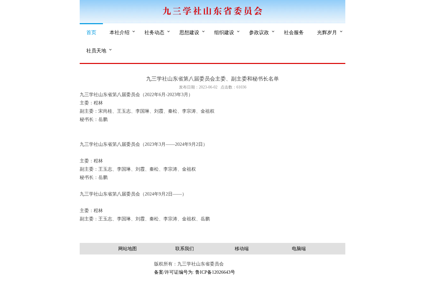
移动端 (242, 248)
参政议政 (259, 32)
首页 (91, 32)
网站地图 (127, 248)
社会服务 (294, 32)
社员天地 (96, 50)
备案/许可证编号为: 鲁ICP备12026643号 (194, 272)
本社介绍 (119, 32)
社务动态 (154, 32)
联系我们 (184, 248)
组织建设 (224, 32)
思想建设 (189, 32)
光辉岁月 (327, 32)
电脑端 (299, 248)
